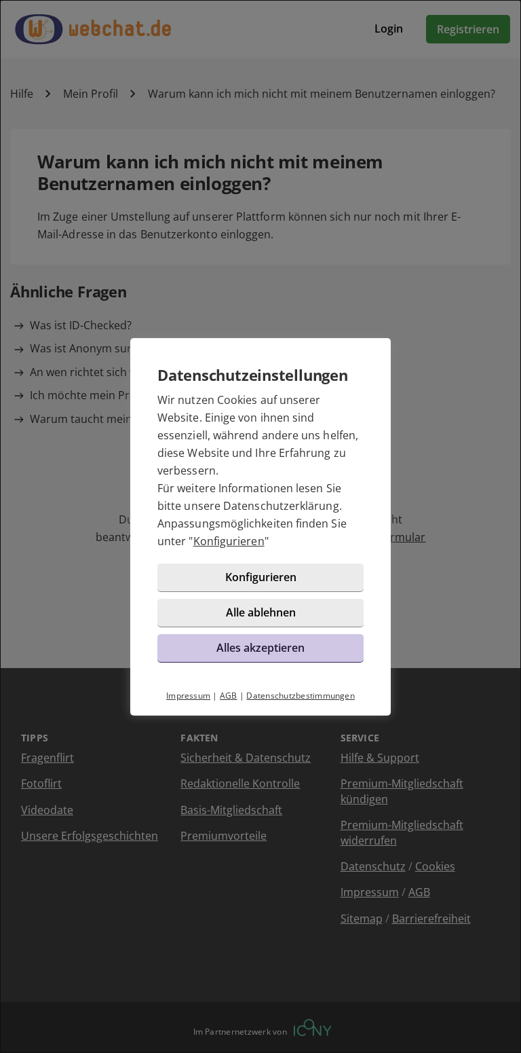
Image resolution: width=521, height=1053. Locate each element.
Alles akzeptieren (260, 647)
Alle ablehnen (261, 612)
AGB (228, 695)
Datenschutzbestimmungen (300, 695)
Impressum (188, 695)
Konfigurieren (229, 541)
